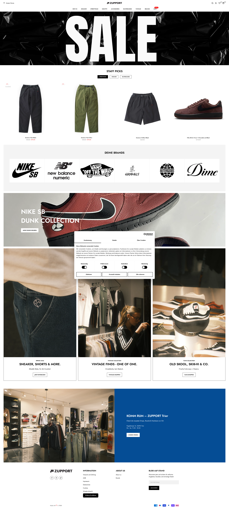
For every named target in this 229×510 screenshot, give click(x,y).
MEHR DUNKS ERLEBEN (30, 230)
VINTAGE (138, 9)
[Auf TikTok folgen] (61, 478)
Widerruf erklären (90, 495)
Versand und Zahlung (89, 475)
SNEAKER (84, 9)
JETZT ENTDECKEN (40, 375)
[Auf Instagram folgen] (56, 478)
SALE (156, 9)
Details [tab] (114, 240)
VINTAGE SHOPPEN (114, 375)
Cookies (85, 488)
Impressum (86, 481)
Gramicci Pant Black (30, 138)
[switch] (104, 267)
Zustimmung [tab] (88, 240)
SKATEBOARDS (127, 9)
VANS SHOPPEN (189, 375)
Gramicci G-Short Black (142, 138)
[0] (220, 3)
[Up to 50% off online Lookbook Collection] (114, 38)
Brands (118, 478)
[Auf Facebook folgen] (52, 478)
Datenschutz (86, 485)
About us (118, 475)
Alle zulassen (140, 274)
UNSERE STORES (133, 435)
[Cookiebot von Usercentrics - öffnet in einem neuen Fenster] (145, 234)
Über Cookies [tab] (141, 240)
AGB (84, 478)
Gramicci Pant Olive (86, 138)
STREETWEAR (94, 9)
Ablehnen (89, 274)
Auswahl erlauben (114, 274)
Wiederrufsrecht (88, 491)
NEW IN (75, 9)
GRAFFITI (104, 9)
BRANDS (147, 9)
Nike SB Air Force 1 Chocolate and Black (198, 138)
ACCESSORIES (115, 9)
